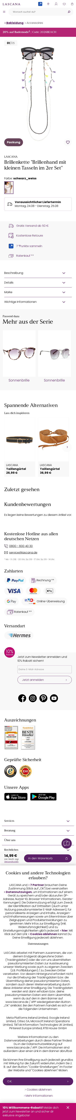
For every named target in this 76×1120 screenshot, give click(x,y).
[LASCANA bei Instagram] (33, 698)
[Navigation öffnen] (4, 12)
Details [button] (8, 283)
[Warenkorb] (72, 4)
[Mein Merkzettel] (64, 4)
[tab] (8, 187)
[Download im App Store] (16, 797)
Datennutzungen (19, 892)
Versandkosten (11, 861)
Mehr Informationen (39, 1096)
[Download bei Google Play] (43, 797)
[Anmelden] (56, 4)
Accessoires (35, 23)
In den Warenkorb (40, 858)
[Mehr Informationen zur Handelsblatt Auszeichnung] (28, 738)
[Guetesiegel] (25, 771)
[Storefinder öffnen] (48, 4)
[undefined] (68, 355)
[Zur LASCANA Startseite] (11, 4)
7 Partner (37, 885)
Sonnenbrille (19, 380)
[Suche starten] (69, 12)
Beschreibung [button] (13, 273)
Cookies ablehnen (43, 934)
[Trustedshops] (10, 771)
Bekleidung (15, 23)
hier (65, 930)
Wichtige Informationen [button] (20, 302)
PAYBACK (40, 9)
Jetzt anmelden (33, 680)
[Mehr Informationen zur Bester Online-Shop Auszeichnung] (11, 738)
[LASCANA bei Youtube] (54, 698)
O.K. (9, 1081)
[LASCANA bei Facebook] (22, 698)
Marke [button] (8, 292)
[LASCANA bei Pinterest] (43, 698)
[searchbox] (36, 12)
